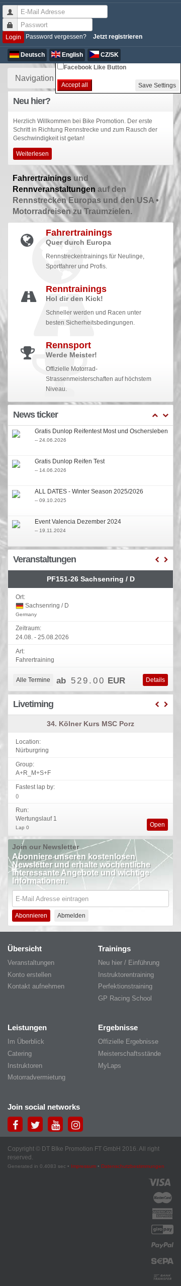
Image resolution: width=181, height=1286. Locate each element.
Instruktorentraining (126, 974)
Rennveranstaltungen (55, 189)
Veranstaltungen (31, 962)
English (71, 54)
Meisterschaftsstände (129, 1053)
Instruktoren (25, 1065)
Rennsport (68, 345)
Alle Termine (33, 679)
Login (13, 37)
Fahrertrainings (43, 178)
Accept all (74, 84)
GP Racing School (125, 998)
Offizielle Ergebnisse (128, 1041)
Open (157, 824)
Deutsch (32, 54)
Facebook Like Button (95, 67)
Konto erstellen (29, 974)
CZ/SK (109, 54)
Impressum (83, 1166)
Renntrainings (76, 289)
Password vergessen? (56, 36)
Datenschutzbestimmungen (132, 1166)
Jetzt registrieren (117, 36)
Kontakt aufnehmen (36, 986)
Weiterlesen (32, 153)
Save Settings (157, 85)
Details (155, 679)
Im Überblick (26, 1041)
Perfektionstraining (125, 986)
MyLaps (109, 1065)
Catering (20, 1053)
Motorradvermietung (36, 1077)
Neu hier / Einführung (128, 962)
